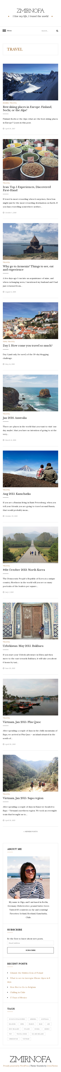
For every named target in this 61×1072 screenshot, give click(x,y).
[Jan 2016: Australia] (30, 392)
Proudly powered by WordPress (16, 1066)
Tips (5, 341)
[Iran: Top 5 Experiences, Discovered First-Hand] (30, 159)
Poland (27, 1029)
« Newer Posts (30, 831)
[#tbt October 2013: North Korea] (30, 544)
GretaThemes (52, 1066)
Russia (37, 1029)
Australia (45, 1019)
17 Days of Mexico (18, 997)
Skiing (6, 103)
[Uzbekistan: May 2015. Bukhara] (30, 621)
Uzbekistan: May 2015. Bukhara (23, 646)
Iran (40, 1024)
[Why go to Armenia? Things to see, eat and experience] (30, 241)
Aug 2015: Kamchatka (17, 493)
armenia (33, 1019)
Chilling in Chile (17, 992)
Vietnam (26, 1039)
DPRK (22, 1024)
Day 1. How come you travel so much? (27, 345)
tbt (10, 1034)
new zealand (14, 1029)
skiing (46, 1029)
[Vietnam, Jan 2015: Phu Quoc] (30, 697)
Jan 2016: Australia (15, 418)
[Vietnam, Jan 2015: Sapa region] (30, 773)
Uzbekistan (13, 1039)
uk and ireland (38, 1034)
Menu (8, 31)
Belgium (12, 1024)
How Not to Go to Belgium (23, 987)
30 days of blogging (17, 1019)
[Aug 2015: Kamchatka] (30, 468)
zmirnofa (30, 11)
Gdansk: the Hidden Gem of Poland (26, 973)
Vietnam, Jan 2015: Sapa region (23, 798)
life (48, 1024)
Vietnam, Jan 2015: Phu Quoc (22, 722)
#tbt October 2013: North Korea (24, 569)
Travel (13, 103)
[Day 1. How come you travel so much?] (30, 320)
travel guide (22, 1034)
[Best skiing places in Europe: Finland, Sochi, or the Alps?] (30, 81)
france (31, 1024)
